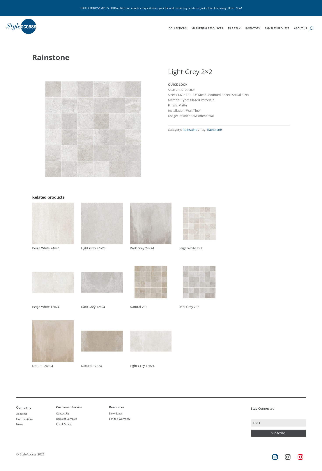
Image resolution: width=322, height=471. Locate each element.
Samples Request (277, 28)
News (19, 424)
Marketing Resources (207, 28)
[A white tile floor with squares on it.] (93, 189)
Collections (178, 28)
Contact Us (62, 413)
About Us (300, 28)
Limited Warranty (119, 419)
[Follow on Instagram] (274, 457)
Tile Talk (234, 28)
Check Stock (63, 424)
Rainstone (50, 57)
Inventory (252, 28)
